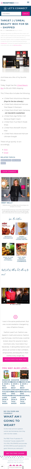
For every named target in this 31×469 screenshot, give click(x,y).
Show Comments (9, 171)
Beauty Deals (18, 30)
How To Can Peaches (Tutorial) (8, 259)
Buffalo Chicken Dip (8, 237)
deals (3, 163)
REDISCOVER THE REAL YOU (15, 359)
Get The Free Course (15, 453)
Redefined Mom (9, 2)
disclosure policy (17, 45)
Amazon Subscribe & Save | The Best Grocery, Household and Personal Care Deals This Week (8, 391)
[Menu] (28, 2)
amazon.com (4, 43)
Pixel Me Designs (19, 462)
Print (6, 150)
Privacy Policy (18, 460)
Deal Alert (16, 160)
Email (6, 153)
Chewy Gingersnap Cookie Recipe (21, 238)
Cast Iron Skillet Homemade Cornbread (21, 259)
